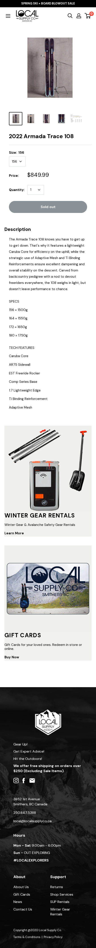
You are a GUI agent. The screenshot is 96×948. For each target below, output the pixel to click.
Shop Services (61, 894)
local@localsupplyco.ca (32, 821)
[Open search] (70, 15)
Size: (16, 152)
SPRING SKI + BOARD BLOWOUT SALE (48, 3)
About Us (21, 887)
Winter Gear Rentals (60, 912)
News (17, 901)
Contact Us (22, 909)
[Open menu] (8, 16)
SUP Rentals (59, 901)
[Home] (48, 711)
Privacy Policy (53, 937)
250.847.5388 (24, 812)
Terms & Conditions (26, 937)
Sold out (48, 207)
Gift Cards (21, 894)
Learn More (14, 533)
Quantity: (17, 190)
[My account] (79, 15)
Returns (56, 887)
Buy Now (11, 657)
